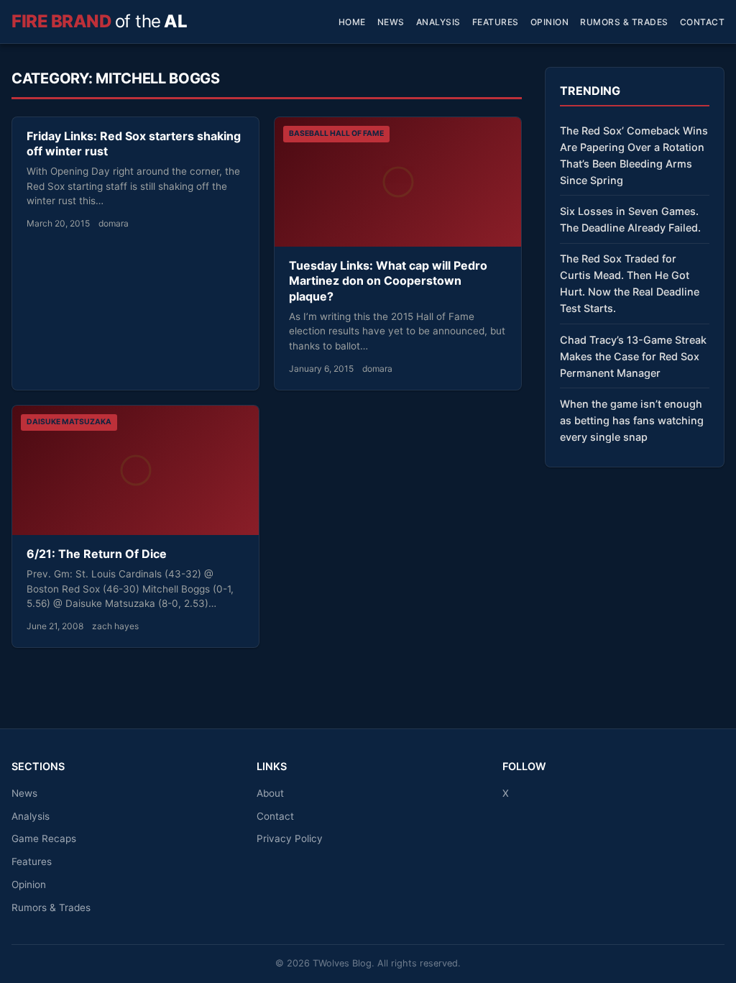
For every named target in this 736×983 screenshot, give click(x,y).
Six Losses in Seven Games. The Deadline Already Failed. (630, 219)
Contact (702, 22)
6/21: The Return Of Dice (97, 554)
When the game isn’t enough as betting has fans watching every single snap (632, 420)
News (391, 22)
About (270, 793)
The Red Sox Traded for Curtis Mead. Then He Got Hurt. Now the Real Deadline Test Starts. (629, 283)
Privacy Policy (290, 838)
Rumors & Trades (624, 22)
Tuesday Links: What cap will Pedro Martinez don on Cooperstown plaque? (388, 280)
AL (99, 21)
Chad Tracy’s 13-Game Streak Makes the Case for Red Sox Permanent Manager (633, 356)
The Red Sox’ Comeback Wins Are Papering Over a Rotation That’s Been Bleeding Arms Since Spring (634, 155)
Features (495, 22)
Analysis (438, 22)
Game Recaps (44, 838)
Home (352, 22)
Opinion (549, 22)
